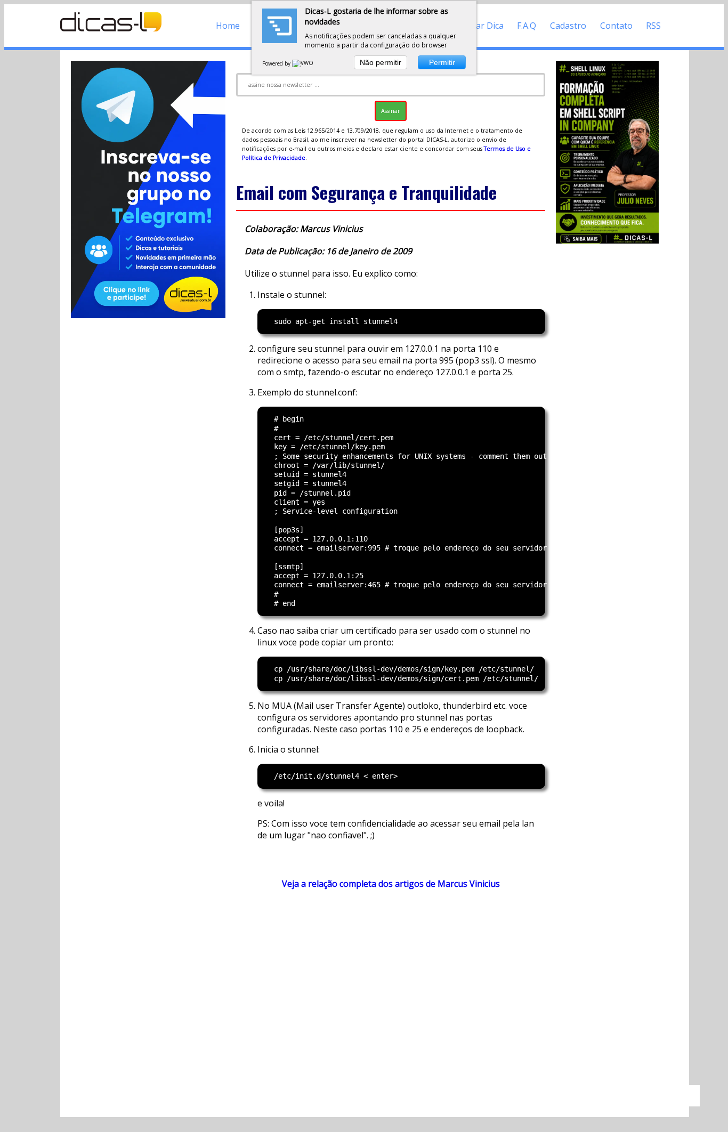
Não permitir (380, 62)
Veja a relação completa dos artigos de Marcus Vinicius (391, 884)
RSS (653, 25)
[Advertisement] (390, 992)
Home (228, 25)
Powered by (277, 63)
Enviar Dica (481, 25)
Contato (616, 25)
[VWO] (303, 63)
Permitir (442, 62)
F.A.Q (526, 25)
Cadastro (568, 25)
